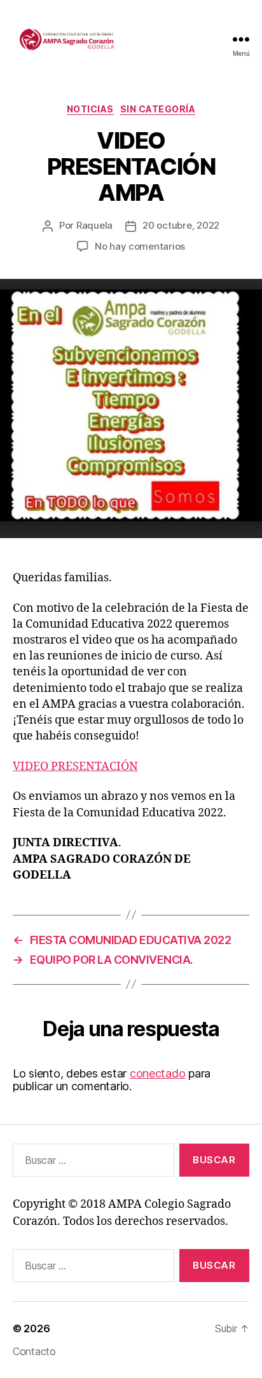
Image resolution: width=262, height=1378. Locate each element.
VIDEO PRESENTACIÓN (75, 766)
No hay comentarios (140, 246)
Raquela (94, 225)
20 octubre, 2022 (180, 225)
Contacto (34, 1351)
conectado (158, 1073)
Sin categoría (158, 109)
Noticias (90, 109)
